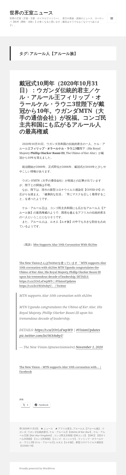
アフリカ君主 (65, 428)
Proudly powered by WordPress (37, 468)
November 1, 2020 (89, 347)
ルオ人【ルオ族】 (65, 442)
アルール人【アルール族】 (87, 428)
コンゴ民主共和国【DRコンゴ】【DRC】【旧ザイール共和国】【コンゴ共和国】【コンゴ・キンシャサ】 (62, 437)
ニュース (48, 428)
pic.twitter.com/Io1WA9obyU (41, 335)
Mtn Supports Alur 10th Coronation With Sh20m (65, 244)
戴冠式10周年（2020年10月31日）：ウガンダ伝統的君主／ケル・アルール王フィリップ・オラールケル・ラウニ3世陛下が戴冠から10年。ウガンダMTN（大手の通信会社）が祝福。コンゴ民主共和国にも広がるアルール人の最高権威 (62, 107)
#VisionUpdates (88, 330)
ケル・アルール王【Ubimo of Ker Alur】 (71, 431)
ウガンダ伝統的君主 (38, 431)
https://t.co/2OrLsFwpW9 (54, 330)
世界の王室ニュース (31, 12)
